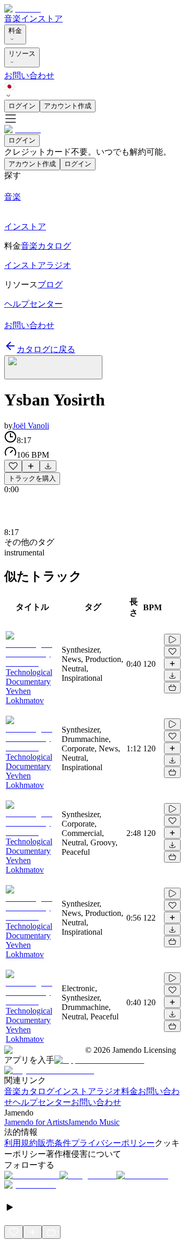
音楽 (12, 18)
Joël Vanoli (31, 425)
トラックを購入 (32, 478)
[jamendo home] (22, 8)
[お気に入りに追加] (13, 466)
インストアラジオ (87, 1091)
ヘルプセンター (42, 1102)
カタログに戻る (46, 349)
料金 (15, 30)
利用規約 (21, 1143)
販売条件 (54, 1143)
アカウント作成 (67, 106)
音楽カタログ (29, 1091)
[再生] (172, 639)
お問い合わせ (29, 75)
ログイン (22, 106)
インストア (42, 18)
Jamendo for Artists (36, 1122)
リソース (22, 53)
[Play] (53, 367)
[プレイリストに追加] (31, 466)
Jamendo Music (94, 1122)
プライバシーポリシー (113, 1143)
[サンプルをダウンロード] (48, 466)
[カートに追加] (172, 687)
